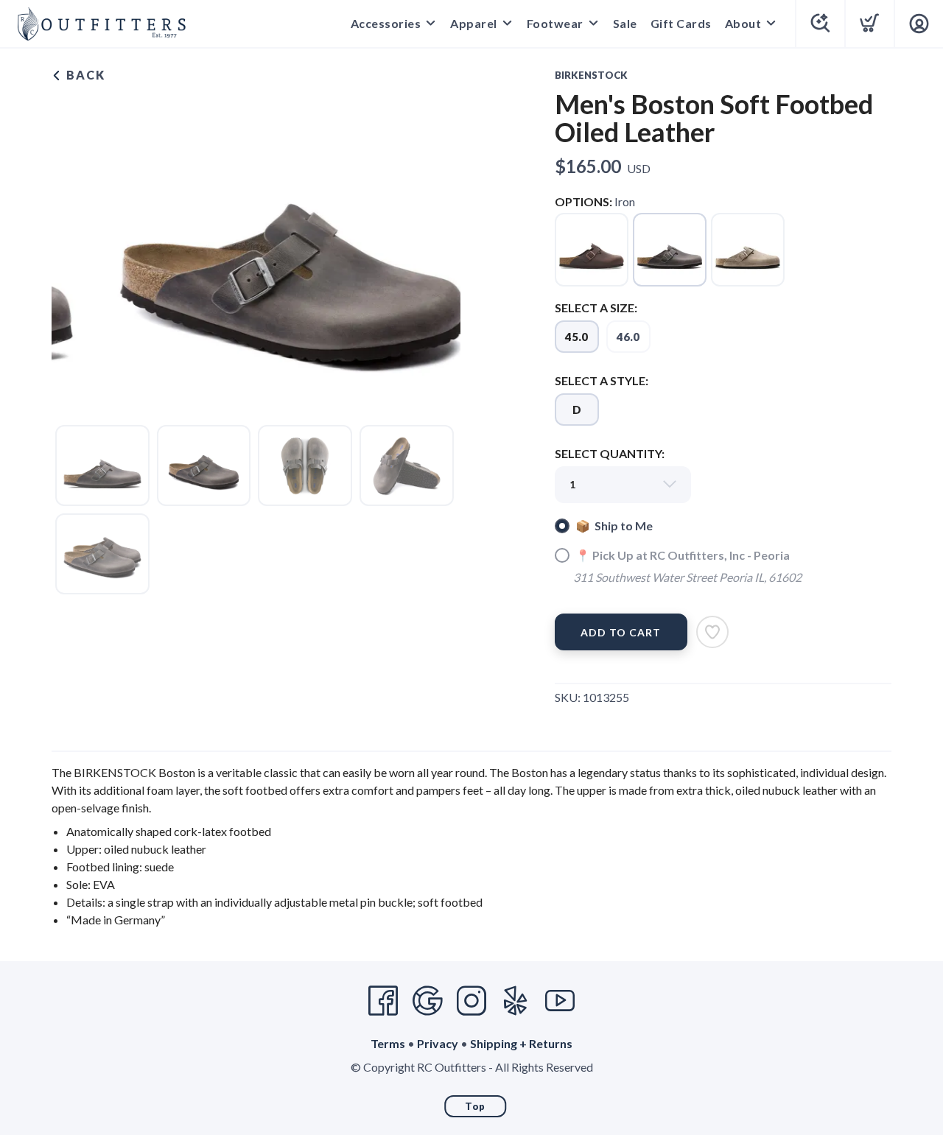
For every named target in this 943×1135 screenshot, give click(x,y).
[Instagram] (471, 1001)
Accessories (386, 23)
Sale (625, 23)
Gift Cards (681, 23)
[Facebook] (383, 1001)
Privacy (437, 1043)
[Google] (427, 1001)
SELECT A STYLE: (601, 380)
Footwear (555, 23)
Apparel (473, 23)
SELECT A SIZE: (596, 308)
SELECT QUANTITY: (610, 453)
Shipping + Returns (521, 1043)
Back (84, 75)
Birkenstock (591, 75)
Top (475, 1106)
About (743, 23)
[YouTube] (560, 1001)
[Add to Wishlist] (712, 632)
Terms (388, 1043)
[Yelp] (516, 1001)
